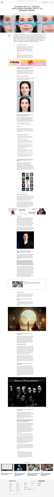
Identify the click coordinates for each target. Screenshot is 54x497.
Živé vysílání (10, 484)
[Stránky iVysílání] (41, 483)
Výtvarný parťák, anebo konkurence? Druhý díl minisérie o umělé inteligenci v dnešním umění (31, 283)
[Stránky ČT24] (25, 483)
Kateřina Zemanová (10, 35)
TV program (10, 483)
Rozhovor (9, 34)
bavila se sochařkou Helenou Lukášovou (22, 261)
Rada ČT (17, 487)
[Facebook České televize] (40, 481)
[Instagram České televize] (39, 481)
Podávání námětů (18, 489)
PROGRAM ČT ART (45, 2)
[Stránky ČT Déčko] (25, 485)
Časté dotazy (17, 490)
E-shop (10, 489)
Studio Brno (17, 485)
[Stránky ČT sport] (33, 483)
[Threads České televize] (44, 481)
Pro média (17, 483)
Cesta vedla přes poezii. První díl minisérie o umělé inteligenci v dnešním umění (19, 474)
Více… (22, 212)
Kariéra (17, 488)
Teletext (10, 486)
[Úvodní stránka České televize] (12, 481)
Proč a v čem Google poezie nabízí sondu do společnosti (7, 474)
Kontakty (17, 491)
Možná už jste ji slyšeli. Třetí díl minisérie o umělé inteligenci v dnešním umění (46, 474)
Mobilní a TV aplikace (11, 490)
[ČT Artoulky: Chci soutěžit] (27, 63)
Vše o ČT (10, 491)
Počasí (10, 488)
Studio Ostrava (18, 486)
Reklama (17, 484)
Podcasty (10, 487)
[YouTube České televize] (41, 481)
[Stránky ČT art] (32, 485)
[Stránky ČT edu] (41, 485)
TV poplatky (10, 485)
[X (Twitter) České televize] (42, 481)
